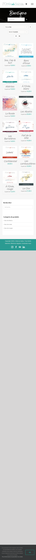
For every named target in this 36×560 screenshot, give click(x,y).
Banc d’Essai (26, 62)
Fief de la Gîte (26, 137)
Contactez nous (26, 243)
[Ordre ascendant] (30, 27)
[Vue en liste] (19, 36)
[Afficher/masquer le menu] (32, 4)
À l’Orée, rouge (9, 187)
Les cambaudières (27, 162)
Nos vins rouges (8, 228)
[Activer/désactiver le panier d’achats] (26, 4)
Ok (30, 552)
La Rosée (10, 113)
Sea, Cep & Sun (9, 61)
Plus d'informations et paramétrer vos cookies (12, 556)
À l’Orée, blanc (26, 87)
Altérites (9, 86)
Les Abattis (26, 111)
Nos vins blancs (8, 220)
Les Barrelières (10, 137)
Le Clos (26, 188)
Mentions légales (16, 243)
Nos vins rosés (8, 224)
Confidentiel (10, 161)
